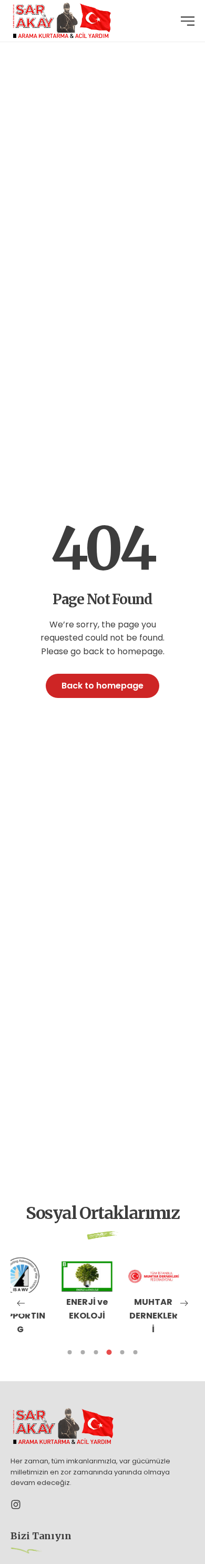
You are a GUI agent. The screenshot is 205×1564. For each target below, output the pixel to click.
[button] (21, 1303)
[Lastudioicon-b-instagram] (16, 1504)
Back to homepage (103, 686)
